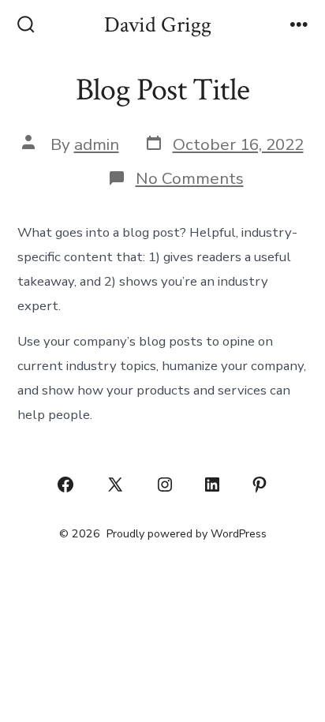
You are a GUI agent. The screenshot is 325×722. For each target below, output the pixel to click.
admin (96, 144)
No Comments (190, 178)
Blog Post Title (162, 89)
